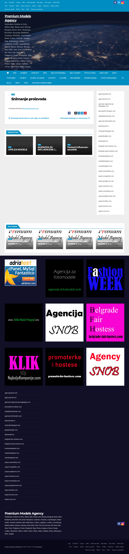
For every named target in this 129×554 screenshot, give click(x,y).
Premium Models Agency (24, 513)
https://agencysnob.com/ (30, 108)
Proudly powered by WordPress (13, 546)
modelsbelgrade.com (105, 161)
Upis (6, 2)
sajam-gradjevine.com (106, 181)
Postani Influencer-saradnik (78, 148)
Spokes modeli (55, 6)
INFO (23, 2)
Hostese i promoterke (37, 9)
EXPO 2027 (56, 2)
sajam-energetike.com (106, 176)
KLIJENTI (11, 2)
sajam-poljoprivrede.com (106, 196)
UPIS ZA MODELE (17, 149)
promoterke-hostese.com (106, 111)
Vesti (6, 6)
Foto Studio (48, 2)
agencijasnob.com (104, 94)
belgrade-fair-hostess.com (107, 146)
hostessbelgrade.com (105, 156)
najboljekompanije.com (106, 116)
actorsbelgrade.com (105, 166)
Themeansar (38, 546)
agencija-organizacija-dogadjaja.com (17, 402)
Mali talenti (40, 2)
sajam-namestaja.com (106, 191)
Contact (18, 2)
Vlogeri (39, 6)
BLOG (18, 9)
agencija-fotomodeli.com (106, 121)
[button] (123, 78)
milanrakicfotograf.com (106, 131)
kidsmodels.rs (103, 141)
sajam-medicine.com (105, 186)
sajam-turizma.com (104, 206)
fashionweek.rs (103, 126)
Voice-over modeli (9, 9)
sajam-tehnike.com (104, 201)
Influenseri (46, 6)
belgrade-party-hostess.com (108, 151)
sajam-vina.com (103, 211)
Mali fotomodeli (31, 2)
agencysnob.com (104, 99)
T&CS (27, 9)
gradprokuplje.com (104, 136)
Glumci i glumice (25, 6)
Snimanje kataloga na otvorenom (74, 118)
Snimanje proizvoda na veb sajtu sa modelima (29, 118)
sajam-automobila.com (106, 171)
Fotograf (11, 6)
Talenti (17, 6)
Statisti (34, 6)
